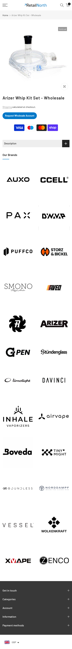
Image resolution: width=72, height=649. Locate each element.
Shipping (7, 106)
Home (5, 15)
